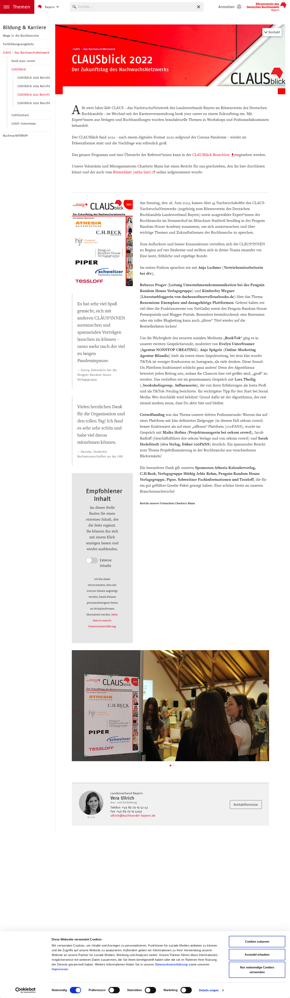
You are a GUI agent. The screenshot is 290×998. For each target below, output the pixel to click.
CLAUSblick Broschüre (211, 154)
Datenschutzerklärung (171, 964)
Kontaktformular (246, 805)
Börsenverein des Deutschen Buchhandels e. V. (266, 7)
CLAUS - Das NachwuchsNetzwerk (26, 52)
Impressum (60, 969)
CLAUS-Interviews (23, 123)
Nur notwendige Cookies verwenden (257, 970)
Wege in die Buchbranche (21, 35)
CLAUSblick (18, 69)
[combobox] (137, 7)
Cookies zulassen (257, 941)
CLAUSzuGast (20, 115)
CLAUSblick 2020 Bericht (33, 103)
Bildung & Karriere (24, 27)
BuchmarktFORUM (15, 135)
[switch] (114, 990)
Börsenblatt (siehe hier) (132, 172)
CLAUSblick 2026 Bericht (33, 77)
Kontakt (274, 32)
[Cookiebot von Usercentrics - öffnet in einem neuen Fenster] (25, 990)
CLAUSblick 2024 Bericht (33, 86)
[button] (17, 7)
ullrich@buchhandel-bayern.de (132, 815)
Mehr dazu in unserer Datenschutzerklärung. (103, 620)
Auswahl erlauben (257, 954)
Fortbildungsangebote (18, 44)
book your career (23, 61)
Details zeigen (209, 990)
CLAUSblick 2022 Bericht (33, 94)
